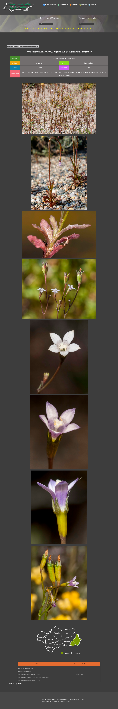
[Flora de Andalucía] (18, 7)
